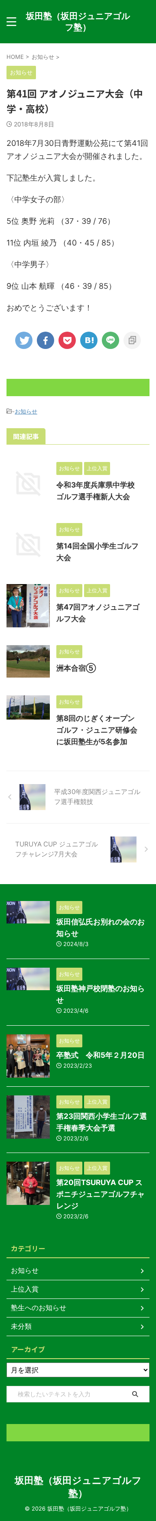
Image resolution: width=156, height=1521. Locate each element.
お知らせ (26, 411)
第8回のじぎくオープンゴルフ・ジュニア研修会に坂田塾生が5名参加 (96, 730)
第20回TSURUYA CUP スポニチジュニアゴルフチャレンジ (100, 1194)
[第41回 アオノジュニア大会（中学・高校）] (89, 340)
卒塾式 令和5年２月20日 (100, 1055)
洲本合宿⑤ (76, 668)
